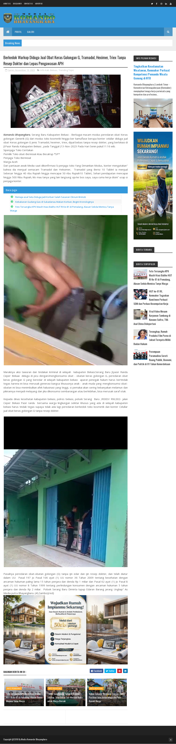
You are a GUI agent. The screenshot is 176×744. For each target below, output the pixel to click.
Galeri (30, 32)
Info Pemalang (14, 688)
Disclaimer (17, 3)
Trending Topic (66, 70)
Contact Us (28, 3)
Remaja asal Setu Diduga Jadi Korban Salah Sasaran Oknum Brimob (50, 197)
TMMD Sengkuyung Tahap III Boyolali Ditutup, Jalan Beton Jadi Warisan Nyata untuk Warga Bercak (64, 697)
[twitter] (152, 4)
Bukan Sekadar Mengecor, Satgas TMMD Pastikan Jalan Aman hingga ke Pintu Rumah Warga (107, 697)
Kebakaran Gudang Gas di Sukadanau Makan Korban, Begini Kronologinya (54, 201)
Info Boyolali (54, 688)
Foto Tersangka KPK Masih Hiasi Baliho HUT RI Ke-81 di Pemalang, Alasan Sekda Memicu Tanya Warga (24, 697)
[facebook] (157, 4)
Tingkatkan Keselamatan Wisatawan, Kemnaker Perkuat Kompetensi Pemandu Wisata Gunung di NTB (152, 72)
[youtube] (171, 4)
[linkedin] (166, 4)
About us (6, 3)
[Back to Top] (171, 740)
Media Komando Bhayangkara (34, 739)
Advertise (39, 3)
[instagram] (161, 4)
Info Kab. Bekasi (48, 70)
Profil (18, 32)
